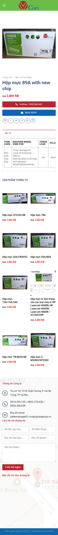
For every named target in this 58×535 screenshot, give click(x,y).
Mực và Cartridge (23, 77)
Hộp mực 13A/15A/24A (10, 300)
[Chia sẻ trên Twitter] (16, 120)
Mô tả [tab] (8, 133)
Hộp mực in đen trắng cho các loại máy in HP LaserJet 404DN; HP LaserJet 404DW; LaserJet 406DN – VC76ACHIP (43, 306)
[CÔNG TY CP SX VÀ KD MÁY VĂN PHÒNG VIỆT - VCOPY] (29, 5)
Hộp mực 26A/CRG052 (14, 256)
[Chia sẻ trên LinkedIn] (33, 120)
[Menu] (4, 5)
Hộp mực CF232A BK (14, 215)
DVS (51, 531)
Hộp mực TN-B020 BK (14, 356)
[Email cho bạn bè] (21, 120)
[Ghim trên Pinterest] (27, 120)
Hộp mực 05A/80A (40, 256)
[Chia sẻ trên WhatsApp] (5, 120)
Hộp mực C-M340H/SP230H (39, 358)
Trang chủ (7, 77)
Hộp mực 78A (38, 215)
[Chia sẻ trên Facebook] (10, 120)
